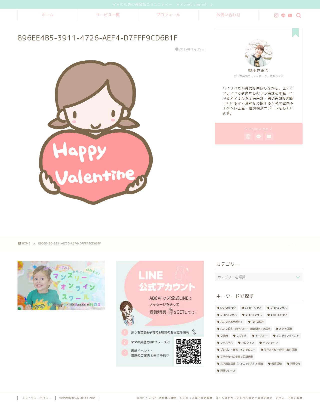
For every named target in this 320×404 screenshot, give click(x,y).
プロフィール (168, 14)
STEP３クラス (228, 314)
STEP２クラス (278, 307)
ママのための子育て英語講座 (236, 356)
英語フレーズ (227, 370)
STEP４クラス (254, 314)
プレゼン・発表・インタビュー (237, 349)
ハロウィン (248, 342)
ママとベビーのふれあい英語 (280, 349)
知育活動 (277, 363)
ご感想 (224, 335)
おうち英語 (285, 328)
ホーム (48, 14)
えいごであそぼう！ (231, 321)
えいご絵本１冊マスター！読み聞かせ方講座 (245, 328)
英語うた (295, 363)
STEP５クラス (279, 314)
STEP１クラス (253, 307)
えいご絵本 (258, 321)
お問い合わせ (228, 14)
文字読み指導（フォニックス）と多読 (241, 363)
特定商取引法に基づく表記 (77, 398)
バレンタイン (270, 342)
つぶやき (241, 335)
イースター (261, 335)
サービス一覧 (108, 14)
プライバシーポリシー (37, 398)
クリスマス (226, 342)
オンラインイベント (287, 335)
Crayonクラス (228, 307)
